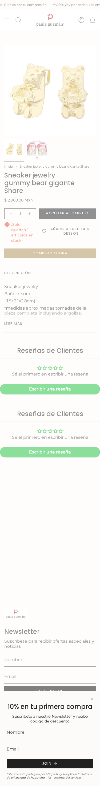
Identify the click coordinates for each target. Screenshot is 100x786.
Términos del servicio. (66, 777)
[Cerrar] (92, 699)
